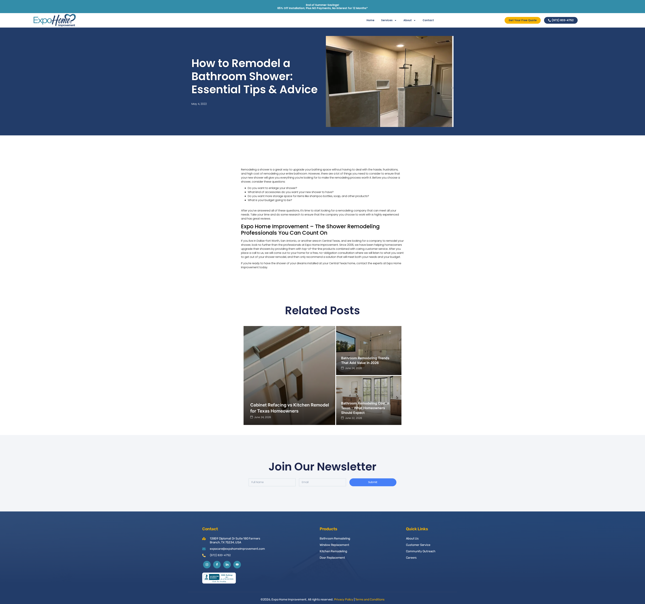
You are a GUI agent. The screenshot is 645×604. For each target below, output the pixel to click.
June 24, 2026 (262, 417)
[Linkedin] (227, 564)
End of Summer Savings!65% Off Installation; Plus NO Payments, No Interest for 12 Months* (322, 6)
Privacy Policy (343, 599)
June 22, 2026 (353, 418)
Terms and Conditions (369, 599)
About (407, 20)
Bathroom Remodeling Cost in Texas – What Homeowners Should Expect (365, 408)
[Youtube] (237, 564)
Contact (428, 20)
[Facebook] (217, 564)
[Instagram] (207, 564)
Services (387, 20)
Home (370, 20)
